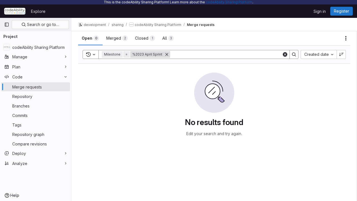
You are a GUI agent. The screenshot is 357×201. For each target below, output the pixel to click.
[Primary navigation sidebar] (6, 24)
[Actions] (345, 38)
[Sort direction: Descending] (341, 54)
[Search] (294, 54)
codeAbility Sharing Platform (229, 2)
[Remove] (166, 54)
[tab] (90, 38)
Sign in (319, 11)
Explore (38, 11)
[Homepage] (14, 11)
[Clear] (285, 54)
